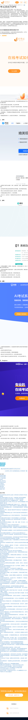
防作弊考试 (2, 465)
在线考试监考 (3, 482)
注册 (21, 2)
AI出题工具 (2, 487)
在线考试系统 (3, 475)
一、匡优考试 (3, 35)
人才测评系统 (3, 478)
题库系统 (2, 486)
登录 (17, 2)
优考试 (1, 479)
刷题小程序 (2, 489)
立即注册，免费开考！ (14, 695)
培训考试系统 (3, 476)
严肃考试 (2, 483)
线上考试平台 (2, 464)
